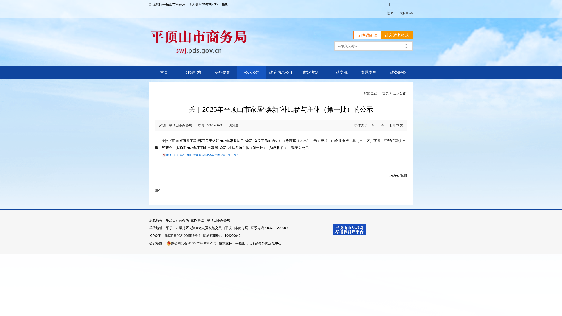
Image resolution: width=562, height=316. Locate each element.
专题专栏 (369, 72)
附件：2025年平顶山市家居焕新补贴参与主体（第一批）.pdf (201, 155)
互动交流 (340, 72)
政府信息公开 (281, 72)
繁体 (390, 13)
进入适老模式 (397, 35)
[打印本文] (396, 125)
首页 (164, 72)
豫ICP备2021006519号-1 (182, 235)
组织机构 (193, 72)
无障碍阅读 (367, 35)
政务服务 (398, 72)
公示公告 (252, 72)
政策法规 (310, 72)
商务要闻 (222, 72)
